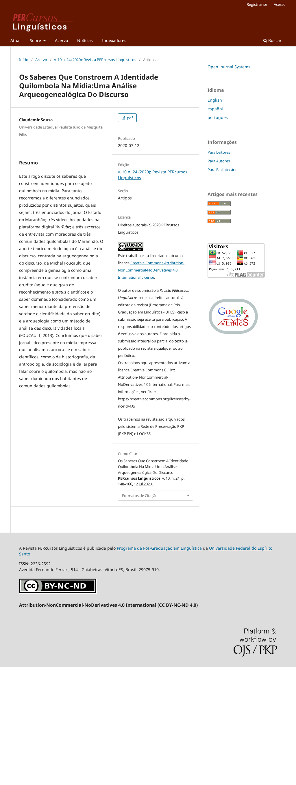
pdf (129, 117)
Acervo (61, 40)
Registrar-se (257, 4)
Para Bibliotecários (223, 169)
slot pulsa (9, 742)
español (215, 108)
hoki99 (6, 752)
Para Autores (219, 161)
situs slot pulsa (14, 673)
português (218, 117)
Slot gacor (9, 713)
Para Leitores (219, 152)
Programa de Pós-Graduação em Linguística (159, 548)
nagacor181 (11, 683)
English (215, 100)
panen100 (9, 733)
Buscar (274, 40)
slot (3, 723)
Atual (15, 40)
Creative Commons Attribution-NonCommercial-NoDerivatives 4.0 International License (151, 270)
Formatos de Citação (140, 495)
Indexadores (114, 40)
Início (23, 59)
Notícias (85, 40)
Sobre (36, 40)
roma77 (7, 693)
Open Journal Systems (229, 66)
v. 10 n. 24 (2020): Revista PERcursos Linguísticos (95, 59)
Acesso (280, 4)
